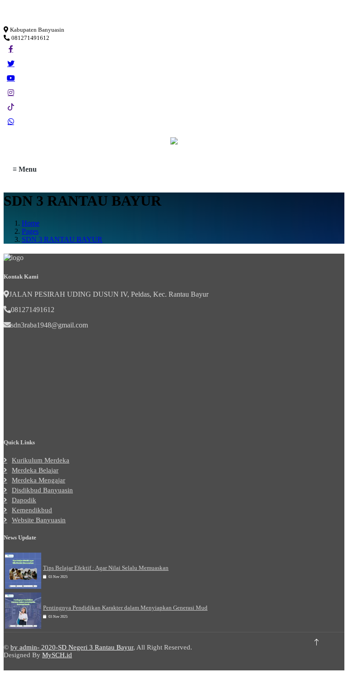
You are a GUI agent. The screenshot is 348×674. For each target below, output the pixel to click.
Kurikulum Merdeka (40, 460)
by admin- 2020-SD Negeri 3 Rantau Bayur (71, 647)
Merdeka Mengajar (38, 480)
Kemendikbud (32, 510)
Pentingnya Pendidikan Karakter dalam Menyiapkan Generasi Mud (125, 607)
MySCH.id (57, 655)
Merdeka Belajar (35, 470)
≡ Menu (25, 169)
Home (30, 223)
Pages (30, 231)
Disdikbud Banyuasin (42, 490)
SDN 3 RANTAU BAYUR (62, 239)
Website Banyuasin (39, 520)
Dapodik (24, 500)
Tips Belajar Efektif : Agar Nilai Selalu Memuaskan (106, 567)
